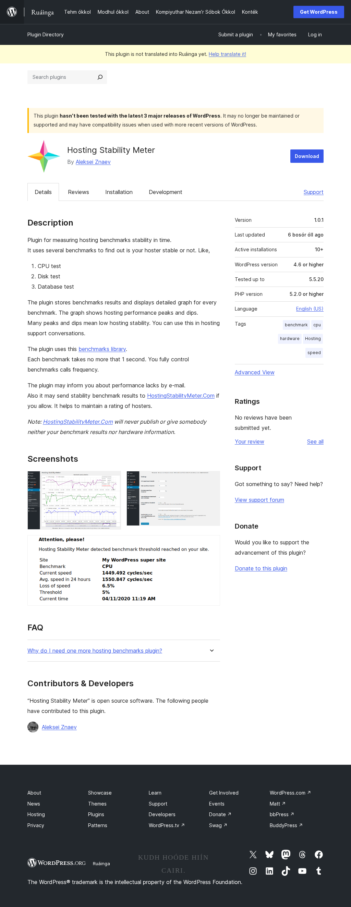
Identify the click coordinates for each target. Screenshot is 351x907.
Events (217, 804)
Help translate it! (227, 54)
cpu (317, 324)
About (34, 793)
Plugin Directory (45, 34)
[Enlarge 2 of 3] (210, 480)
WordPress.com (290, 793)
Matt (278, 804)
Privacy (35, 825)
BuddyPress (286, 825)
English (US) (310, 309)
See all (315, 441)
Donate (220, 814)
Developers (162, 814)
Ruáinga (101, 863)
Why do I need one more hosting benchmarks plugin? (94, 651)
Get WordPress (319, 12)
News (33, 804)
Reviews (78, 192)
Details (43, 192)
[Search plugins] (100, 77)
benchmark (296, 324)
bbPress (282, 814)
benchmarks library (102, 349)
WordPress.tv (167, 825)
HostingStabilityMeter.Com (181, 395)
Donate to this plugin (261, 568)
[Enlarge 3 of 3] (210, 544)
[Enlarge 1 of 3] (111, 480)
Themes (97, 804)
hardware (290, 338)
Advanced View (255, 372)
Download (307, 156)
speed (314, 352)
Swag (218, 825)
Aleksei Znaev (93, 161)
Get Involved (224, 793)
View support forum (259, 499)
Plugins (96, 814)
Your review (249, 441)
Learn (155, 793)
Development (165, 192)
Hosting (313, 338)
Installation (119, 192)
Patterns (97, 825)
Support (314, 192)
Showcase (100, 793)
